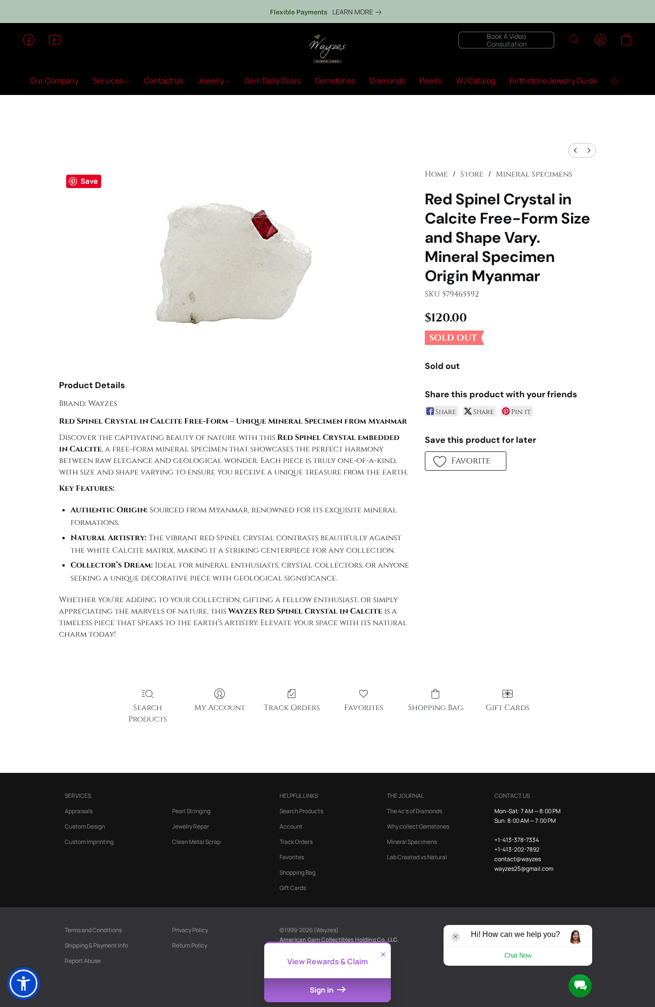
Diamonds (387, 80)
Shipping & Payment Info (96, 945)
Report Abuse (83, 961)
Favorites (363, 707)
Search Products (148, 713)
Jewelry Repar (190, 826)
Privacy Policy (190, 930)
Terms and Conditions (93, 930)
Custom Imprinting (89, 842)
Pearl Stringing (191, 811)
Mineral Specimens (534, 174)
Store (471, 174)
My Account (219, 707)
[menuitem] (575, 150)
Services (109, 80)
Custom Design (85, 826)
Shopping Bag (435, 707)
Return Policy (189, 945)
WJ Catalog (475, 80)
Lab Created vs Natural (417, 857)
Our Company (54, 80)
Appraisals (79, 811)
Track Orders (292, 707)
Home (436, 174)
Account (291, 826)
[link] (358, 12)
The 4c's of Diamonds (414, 811)
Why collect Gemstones (418, 826)
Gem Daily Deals (273, 80)
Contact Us (163, 80)
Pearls (431, 80)
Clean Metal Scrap (196, 842)
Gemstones (335, 80)
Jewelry (211, 80)
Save (89, 181)
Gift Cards (507, 707)
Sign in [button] (322, 990)
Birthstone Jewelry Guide (553, 80)
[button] (327, 49)
